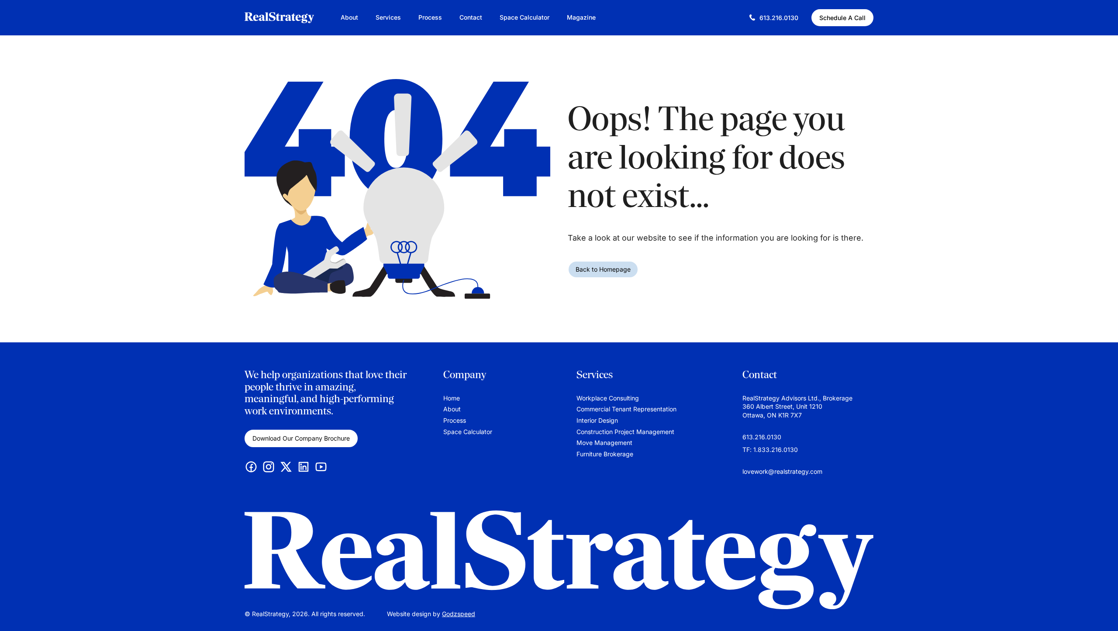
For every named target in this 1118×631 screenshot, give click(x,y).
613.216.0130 (761, 437)
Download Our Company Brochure (301, 438)
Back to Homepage (603, 269)
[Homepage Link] (559, 559)
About (349, 17)
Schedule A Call (842, 17)
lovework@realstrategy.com (782, 471)
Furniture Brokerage (604, 454)
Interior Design (597, 420)
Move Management (604, 442)
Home (451, 398)
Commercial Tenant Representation (626, 409)
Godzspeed (458, 613)
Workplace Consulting (607, 398)
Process (430, 17)
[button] (1103, 611)
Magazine (581, 17)
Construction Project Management (625, 431)
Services (388, 17)
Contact (470, 17)
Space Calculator (524, 17)
